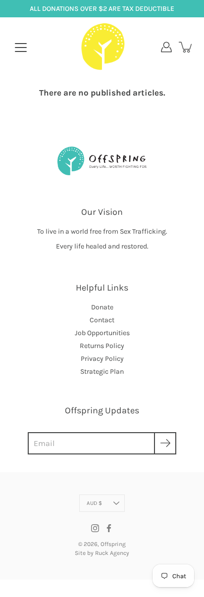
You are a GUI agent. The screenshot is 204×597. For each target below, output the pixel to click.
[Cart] (186, 47)
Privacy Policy (102, 358)
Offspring (113, 544)
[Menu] (21, 47)
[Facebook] (108, 528)
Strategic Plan (102, 371)
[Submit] (165, 443)
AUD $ (94, 503)
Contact (102, 320)
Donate (102, 307)
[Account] (166, 47)
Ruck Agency (112, 552)
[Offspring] (102, 47)
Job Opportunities (102, 333)
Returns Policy (102, 346)
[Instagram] (95, 528)
